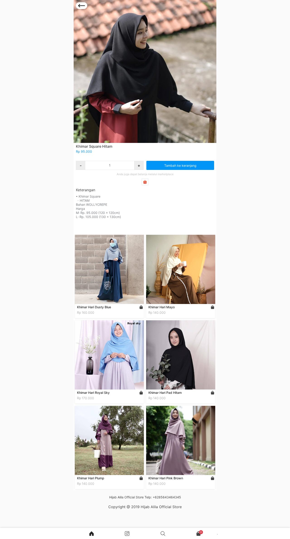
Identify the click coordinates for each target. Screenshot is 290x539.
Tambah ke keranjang (180, 165)
